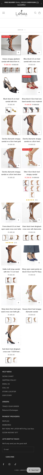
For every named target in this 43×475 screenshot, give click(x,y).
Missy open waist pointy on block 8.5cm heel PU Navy (32, 270)
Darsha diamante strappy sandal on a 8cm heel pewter (32, 140)
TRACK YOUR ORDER (10, 406)
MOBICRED (6, 425)
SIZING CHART (8, 376)
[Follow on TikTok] (15, 464)
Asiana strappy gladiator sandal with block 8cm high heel (11, 60)
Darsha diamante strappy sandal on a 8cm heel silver (11, 173)
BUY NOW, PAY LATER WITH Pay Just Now (18, 429)
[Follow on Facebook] (3, 464)
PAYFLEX (5, 421)
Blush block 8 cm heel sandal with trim (11, 100)
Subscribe (10, 457)
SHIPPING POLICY (9, 380)
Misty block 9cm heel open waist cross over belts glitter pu (11, 310)
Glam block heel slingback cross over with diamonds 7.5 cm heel (31, 227)
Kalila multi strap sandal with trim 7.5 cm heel (11, 270)
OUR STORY (7, 395)
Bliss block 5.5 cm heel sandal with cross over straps (32, 60)
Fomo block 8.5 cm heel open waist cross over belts (11, 227)
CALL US (5, 388)
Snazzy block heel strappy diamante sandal (31, 310)
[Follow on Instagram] (9, 464)
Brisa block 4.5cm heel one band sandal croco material (32, 100)
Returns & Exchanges (10, 410)
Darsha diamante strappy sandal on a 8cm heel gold (11, 140)
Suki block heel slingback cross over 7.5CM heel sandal (11, 350)
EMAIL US (6, 384)
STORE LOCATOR (9, 391)
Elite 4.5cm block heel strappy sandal (32, 173)
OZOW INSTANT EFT (10, 432)
